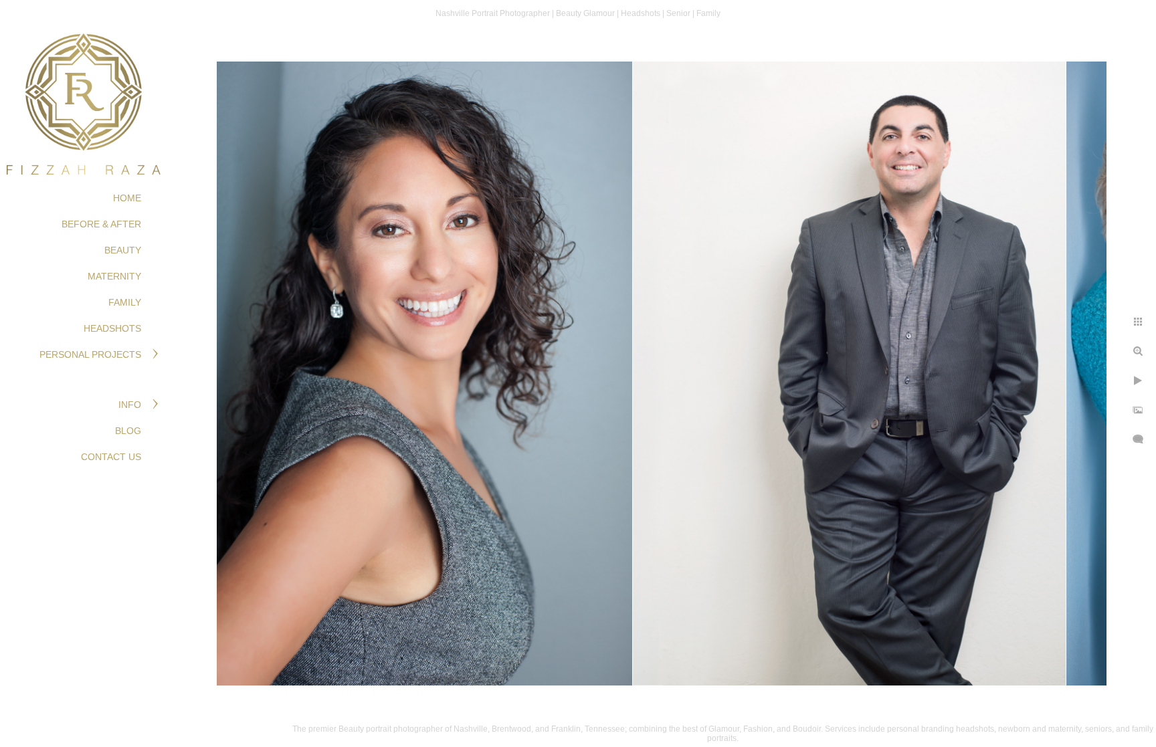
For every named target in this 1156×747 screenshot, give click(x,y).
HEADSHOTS (112, 328)
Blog (128, 430)
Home (127, 198)
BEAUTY (122, 250)
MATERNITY (114, 276)
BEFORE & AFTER (101, 224)
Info (129, 404)
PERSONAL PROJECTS (90, 354)
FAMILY (124, 302)
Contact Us (111, 456)
